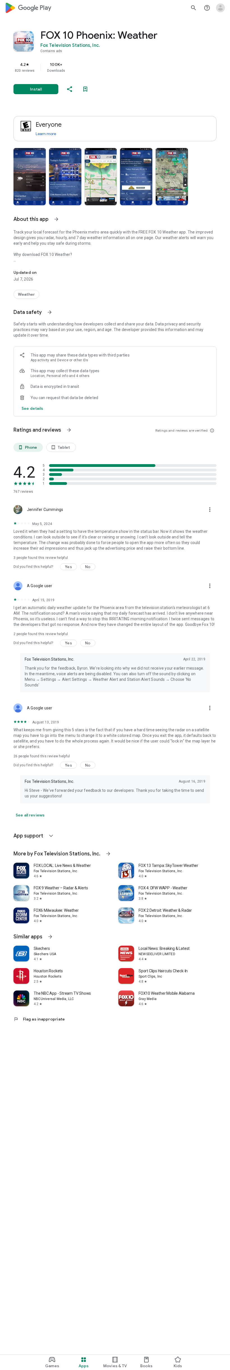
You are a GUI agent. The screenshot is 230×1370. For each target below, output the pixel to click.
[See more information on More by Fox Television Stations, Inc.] (108, 853)
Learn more (46, 133)
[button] (29, 176)
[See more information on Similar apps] (50, 936)
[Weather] (26, 294)
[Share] (69, 89)
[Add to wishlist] (85, 89)
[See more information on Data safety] (49, 312)
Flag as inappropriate (39, 1019)
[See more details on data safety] (32, 408)
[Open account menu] (220, 8)
